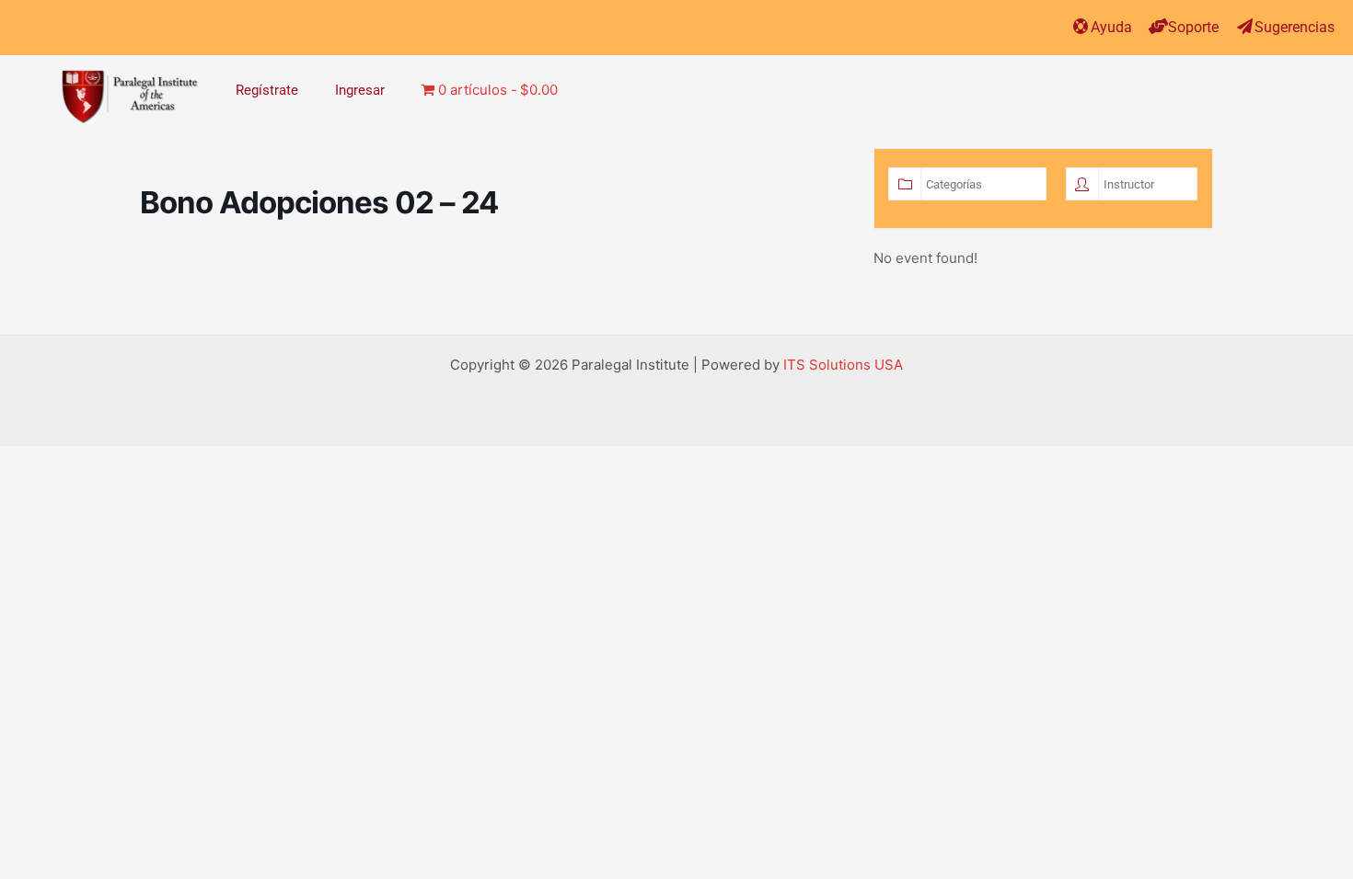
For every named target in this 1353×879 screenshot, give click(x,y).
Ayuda (1111, 27)
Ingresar (360, 90)
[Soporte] (1158, 26)
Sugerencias (1295, 27)
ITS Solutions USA (843, 364)
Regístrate (267, 90)
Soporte (1193, 27)
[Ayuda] (1081, 26)
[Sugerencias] (1245, 26)
